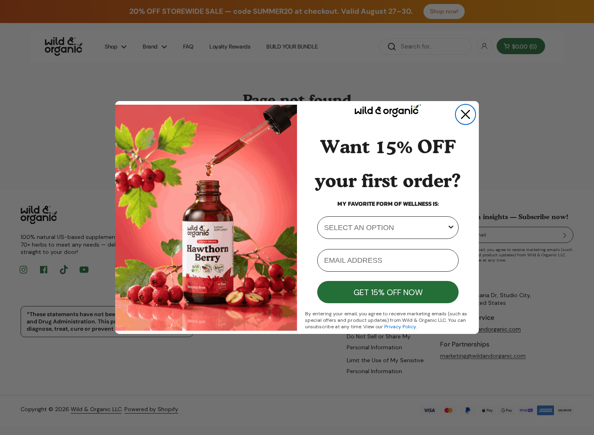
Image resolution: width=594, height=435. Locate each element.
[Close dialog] (465, 114)
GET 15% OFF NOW (388, 292)
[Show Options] (451, 228)
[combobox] (385, 228)
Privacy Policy (400, 326)
